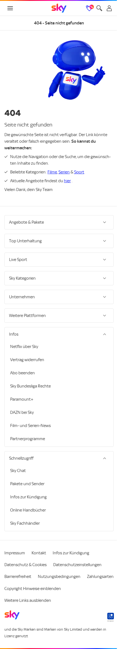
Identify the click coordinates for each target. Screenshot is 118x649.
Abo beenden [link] (22, 372)
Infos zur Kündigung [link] (28, 497)
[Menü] (10, 8)
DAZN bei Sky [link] (22, 412)
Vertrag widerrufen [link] (27, 359)
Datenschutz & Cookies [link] (25, 564)
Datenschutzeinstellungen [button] (77, 564)
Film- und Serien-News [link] (30, 425)
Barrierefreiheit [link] (17, 576)
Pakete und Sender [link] (27, 483)
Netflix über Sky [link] (24, 346)
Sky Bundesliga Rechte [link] (30, 386)
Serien (64, 172)
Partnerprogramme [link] (27, 438)
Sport (79, 172)
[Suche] (99, 8)
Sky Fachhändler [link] (25, 523)
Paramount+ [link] (21, 399)
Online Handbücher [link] (28, 510)
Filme (52, 172)
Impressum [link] (14, 552)
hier (67, 180)
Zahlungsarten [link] (17, 588)
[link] (59, 8)
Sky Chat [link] (18, 470)
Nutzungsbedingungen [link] (59, 576)
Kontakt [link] (39, 552)
